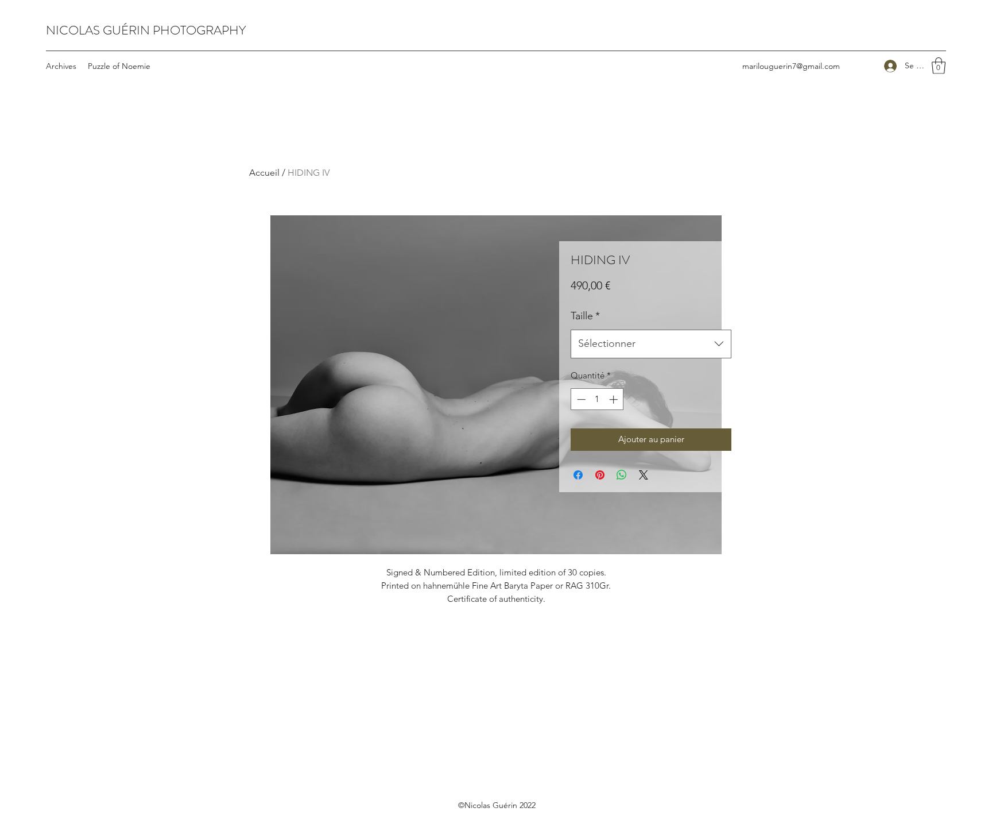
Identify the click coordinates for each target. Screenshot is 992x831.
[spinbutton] (597, 399)
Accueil (264, 172)
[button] (939, 65)
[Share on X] (643, 475)
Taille (585, 316)
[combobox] (651, 344)
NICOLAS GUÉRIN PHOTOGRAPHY (146, 30)
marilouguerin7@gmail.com (791, 66)
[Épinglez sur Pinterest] (600, 475)
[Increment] (614, 399)
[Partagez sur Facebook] (578, 475)
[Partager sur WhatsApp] (622, 475)
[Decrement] (580, 399)
